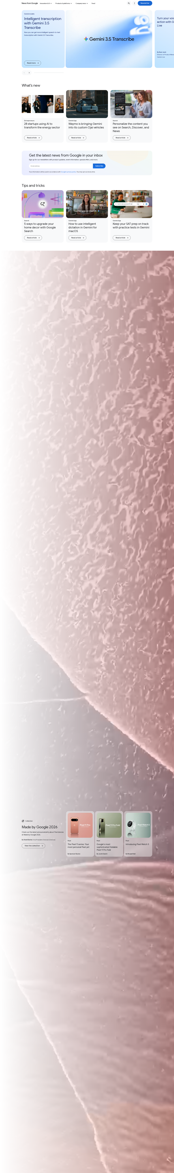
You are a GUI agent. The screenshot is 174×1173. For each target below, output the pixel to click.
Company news (81, 3)
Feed (93, 3)
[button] (145, 3)
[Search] (128, 3)
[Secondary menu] (134, 3)
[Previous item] (24, 72)
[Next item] (29, 72)
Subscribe (99, 166)
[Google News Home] (30, 3)
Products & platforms (62, 3)
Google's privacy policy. (68, 172)
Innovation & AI (45, 3)
